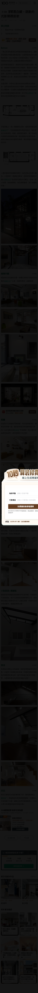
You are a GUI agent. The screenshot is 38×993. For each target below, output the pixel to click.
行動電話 (12, 500)
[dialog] (19, 496)
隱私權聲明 (31, 511)
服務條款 (24, 511)
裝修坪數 (12, 493)
